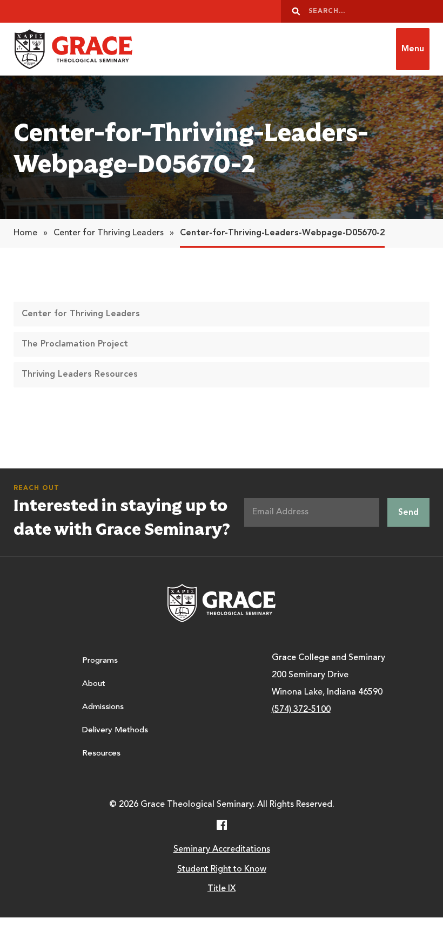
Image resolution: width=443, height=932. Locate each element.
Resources (101, 754)
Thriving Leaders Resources (80, 374)
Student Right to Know (221, 869)
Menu (412, 49)
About (93, 684)
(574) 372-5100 (301, 709)
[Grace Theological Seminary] (73, 49)
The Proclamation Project (75, 344)
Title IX (221, 889)
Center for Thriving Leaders (108, 233)
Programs (100, 661)
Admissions (103, 707)
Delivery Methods (115, 730)
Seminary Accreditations (221, 849)
